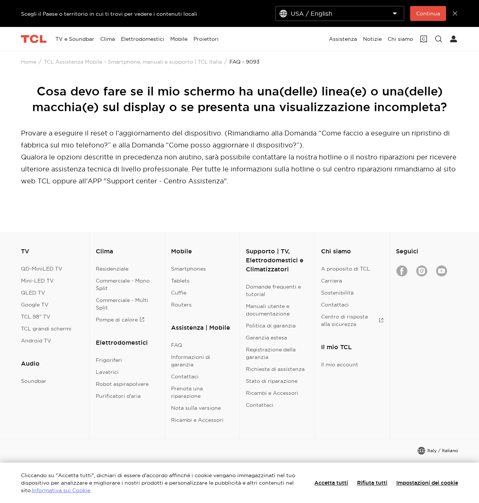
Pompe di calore (117, 319)
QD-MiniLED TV (41, 268)
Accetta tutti (331, 482)
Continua (428, 13)
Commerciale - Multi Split (122, 304)
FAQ (176, 345)
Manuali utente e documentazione (268, 310)
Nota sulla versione (196, 408)
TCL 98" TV (36, 316)
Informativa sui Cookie (61, 490)
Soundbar (33, 381)
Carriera (331, 280)
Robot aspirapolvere (122, 384)
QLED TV (33, 292)
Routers (181, 304)
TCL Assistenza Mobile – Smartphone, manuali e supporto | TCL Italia (133, 61)
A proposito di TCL (345, 268)
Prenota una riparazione (187, 392)
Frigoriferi (109, 360)
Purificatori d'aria (118, 396)
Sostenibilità (337, 292)
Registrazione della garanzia (271, 353)
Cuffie (178, 292)
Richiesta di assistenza (275, 369)
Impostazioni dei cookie (427, 482)
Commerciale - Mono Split (123, 284)
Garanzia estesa (266, 337)
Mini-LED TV (37, 280)
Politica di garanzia (271, 325)
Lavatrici (107, 372)
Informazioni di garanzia (190, 361)
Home (28, 61)
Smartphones (188, 268)
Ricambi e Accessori (197, 420)
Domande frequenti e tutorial (273, 290)
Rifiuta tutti (372, 482)
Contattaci (185, 376)
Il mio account (339, 364)
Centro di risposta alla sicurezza (344, 320)
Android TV (36, 340)
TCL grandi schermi (46, 328)
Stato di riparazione (272, 381)
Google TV (35, 304)
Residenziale (112, 268)
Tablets (180, 280)
